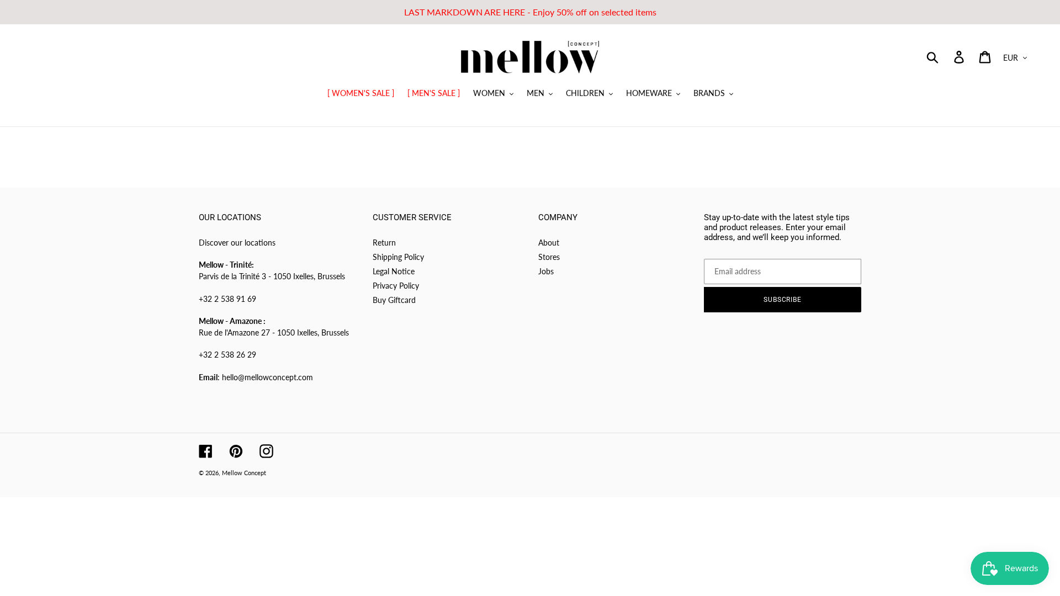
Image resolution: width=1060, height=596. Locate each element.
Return (384, 242)
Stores (549, 257)
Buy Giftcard (394, 300)
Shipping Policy (398, 257)
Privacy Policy (396, 285)
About (548, 242)
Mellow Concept (244, 472)
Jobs (546, 271)
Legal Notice (394, 271)
